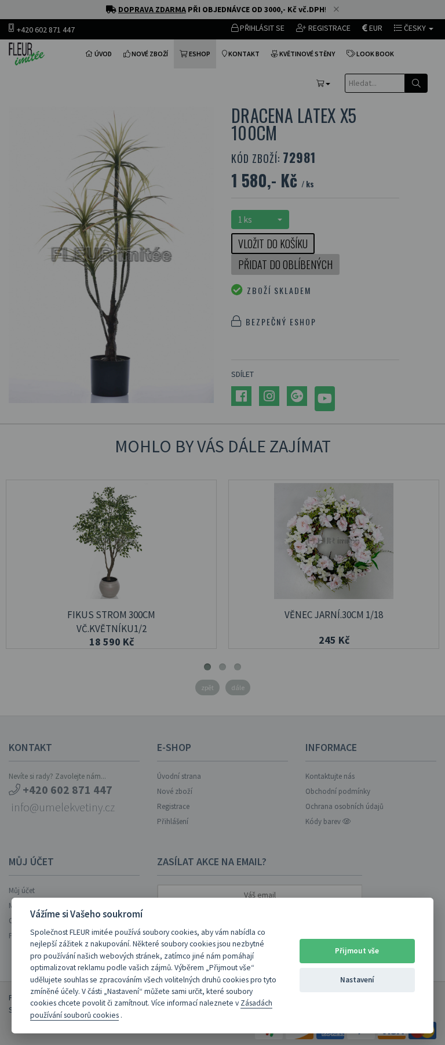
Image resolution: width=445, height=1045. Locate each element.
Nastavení (357, 980)
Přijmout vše (357, 951)
